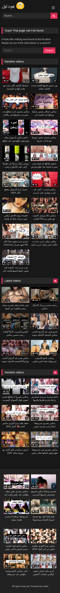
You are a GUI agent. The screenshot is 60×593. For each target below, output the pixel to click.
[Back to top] (50, 584)
